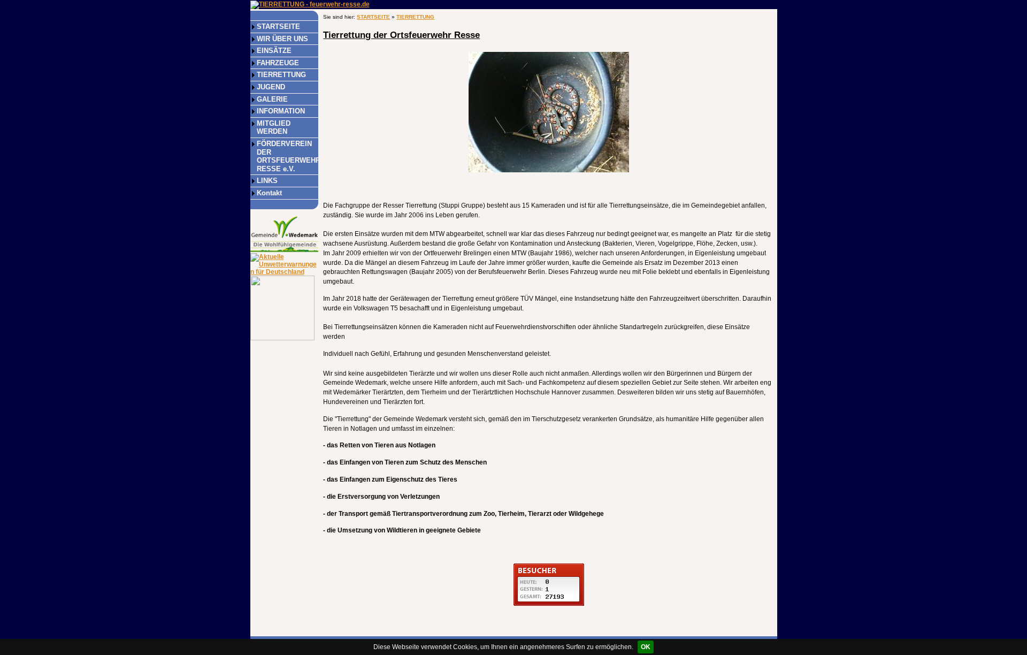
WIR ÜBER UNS (282, 39)
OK (645, 647)
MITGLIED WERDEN (273, 127)
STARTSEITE (278, 26)
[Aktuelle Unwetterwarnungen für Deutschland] (284, 264)
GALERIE (272, 99)
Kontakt (269, 193)
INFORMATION (281, 111)
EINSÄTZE (274, 51)
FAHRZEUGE (278, 63)
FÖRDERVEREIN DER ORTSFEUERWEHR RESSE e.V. (287, 156)
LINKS (267, 181)
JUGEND (271, 87)
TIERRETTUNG (281, 75)
